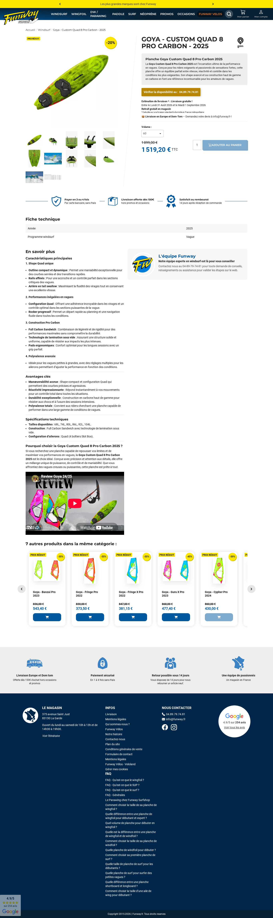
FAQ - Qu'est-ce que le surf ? (122, 790)
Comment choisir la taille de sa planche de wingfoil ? (131, 807)
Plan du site (112, 744)
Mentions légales (115, 719)
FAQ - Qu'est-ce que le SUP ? (122, 785)
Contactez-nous (115, 739)
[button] (22, 589)
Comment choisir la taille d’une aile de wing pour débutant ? (128, 893)
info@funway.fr (221, 116)
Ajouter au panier (226, 145)
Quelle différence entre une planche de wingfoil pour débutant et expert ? (128, 816)
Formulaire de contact (119, 754)
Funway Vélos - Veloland (120, 764)
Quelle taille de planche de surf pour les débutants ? (129, 866)
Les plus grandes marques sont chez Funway (128, 4)
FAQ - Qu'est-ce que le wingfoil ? (124, 780)
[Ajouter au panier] (47, 617)
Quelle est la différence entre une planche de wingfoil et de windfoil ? (130, 834)
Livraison (111, 714)
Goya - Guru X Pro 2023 (173, 593)
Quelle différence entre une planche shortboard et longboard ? (126, 884)
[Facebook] (165, 727)
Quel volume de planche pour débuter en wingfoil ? (130, 825)
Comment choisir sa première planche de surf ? (130, 857)
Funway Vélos (114, 729)
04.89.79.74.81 (188, 92)
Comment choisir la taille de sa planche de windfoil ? (131, 843)
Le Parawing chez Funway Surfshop (127, 800)
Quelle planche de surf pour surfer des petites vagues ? (128, 875)
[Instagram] (174, 727)
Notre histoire (113, 734)
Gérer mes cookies (116, 769)
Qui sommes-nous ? (117, 724)
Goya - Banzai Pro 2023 (44, 593)
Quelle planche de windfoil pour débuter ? (130, 850)
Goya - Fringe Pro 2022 (87, 593)
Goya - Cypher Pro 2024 (216, 593)
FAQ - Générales (115, 795)
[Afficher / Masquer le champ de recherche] (229, 14)
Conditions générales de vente (123, 749)
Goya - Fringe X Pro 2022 (131, 593)
